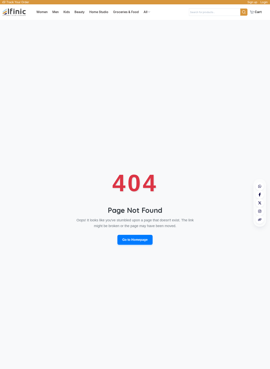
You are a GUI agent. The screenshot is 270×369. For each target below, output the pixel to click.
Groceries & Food (126, 12)
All (145, 12)
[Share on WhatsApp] (260, 186)
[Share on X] (260, 203)
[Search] (243, 12)
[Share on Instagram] (260, 211)
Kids (66, 12)
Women (42, 12)
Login (264, 2)
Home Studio (98, 12)
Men (55, 12)
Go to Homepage (135, 239)
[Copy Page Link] (260, 219)
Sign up (252, 2)
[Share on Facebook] (260, 194)
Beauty (80, 12)
